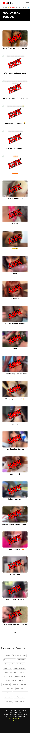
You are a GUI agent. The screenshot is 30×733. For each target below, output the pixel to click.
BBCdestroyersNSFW (19, 655)
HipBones (21, 672)
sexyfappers (6, 684)
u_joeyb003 (8, 697)
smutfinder (24, 684)
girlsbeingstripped (10, 672)
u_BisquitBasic (7, 693)
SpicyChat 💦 (25, 7)
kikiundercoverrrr (20, 676)
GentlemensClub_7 (19, 668)
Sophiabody (9, 688)
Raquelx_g (22, 680)
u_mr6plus (9, 701)
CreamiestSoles (9, 664)
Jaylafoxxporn (8, 676)
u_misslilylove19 (19, 697)
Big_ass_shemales (9, 660)
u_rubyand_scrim (19, 701)
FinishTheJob (20, 664)
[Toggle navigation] (28, 2)
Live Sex (18, 7)
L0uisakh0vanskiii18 (10, 680)
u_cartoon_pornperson (20, 693)
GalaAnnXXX (7, 668)
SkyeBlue (15, 684)
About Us (14, 720)
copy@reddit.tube (14, 718)
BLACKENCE (21, 660)
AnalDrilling (7, 655)
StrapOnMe (19, 688)
